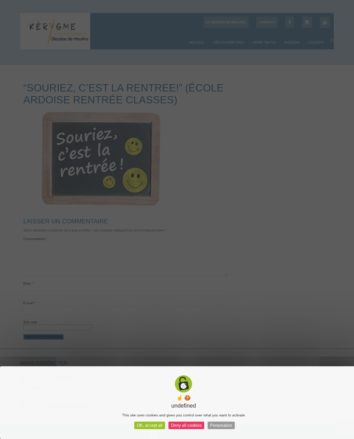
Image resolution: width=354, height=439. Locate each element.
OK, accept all (149, 425)
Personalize (221, 425)
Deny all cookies (186, 425)
